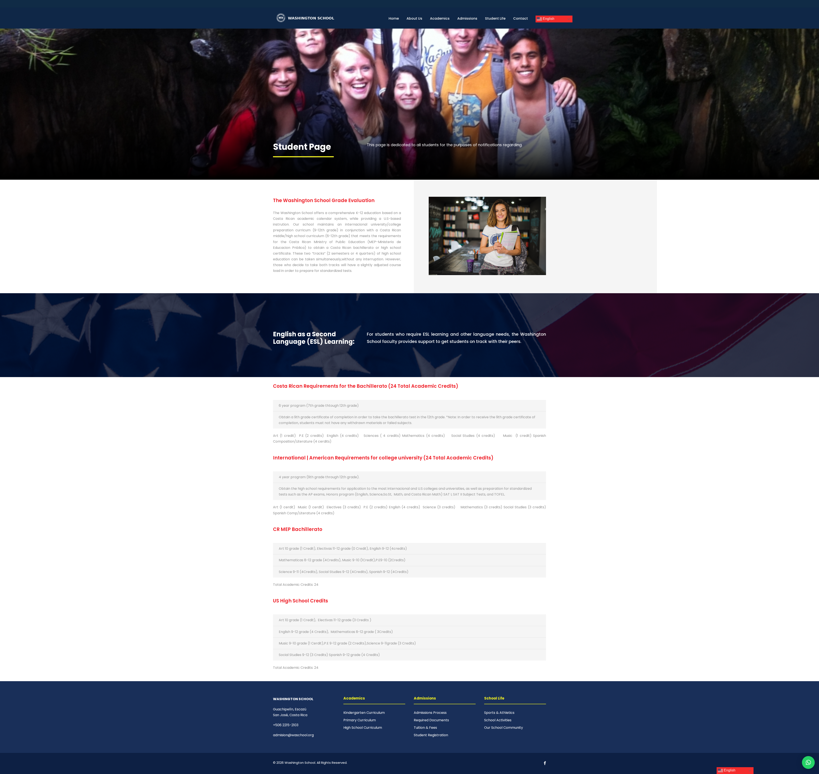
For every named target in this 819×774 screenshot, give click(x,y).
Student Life (495, 18)
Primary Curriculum (359, 720)
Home (394, 18)
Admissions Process (430, 712)
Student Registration (431, 735)
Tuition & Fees (425, 727)
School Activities (497, 720)
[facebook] (545, 763)
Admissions (467, 18)
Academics (440, 18)
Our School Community (503, 727)
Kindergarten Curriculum (364, 712)
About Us (414, 18)
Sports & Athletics (499, 712)
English (548, 18)
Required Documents (431, 720)
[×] (808, 762)
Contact (520, 18)
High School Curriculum (362, 727)
